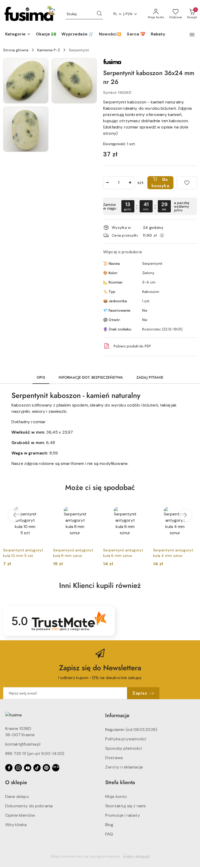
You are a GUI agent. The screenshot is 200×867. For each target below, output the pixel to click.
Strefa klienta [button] (120, 782)
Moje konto (116, 796)
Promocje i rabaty (122, 815)
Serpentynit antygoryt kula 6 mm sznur (123, 553)
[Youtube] (27, 767)
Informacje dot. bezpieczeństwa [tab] (91, 377)
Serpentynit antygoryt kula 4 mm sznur (173, 553)
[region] (150, 206)
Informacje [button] (117, 715)
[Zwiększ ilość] (130, 182)
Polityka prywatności (125, 739)
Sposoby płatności (123, 748)
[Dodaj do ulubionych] (187, 182)
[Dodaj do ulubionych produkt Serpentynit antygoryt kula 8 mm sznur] (91, 505)
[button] (18, 34)
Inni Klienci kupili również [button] (100, 585)
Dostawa (114, 757)
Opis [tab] (41, 377)
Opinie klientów (20, 815)
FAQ (109, 834)
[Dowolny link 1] (55, 767)
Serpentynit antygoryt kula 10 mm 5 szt (23, 553)
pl (115, 13)
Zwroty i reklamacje (124, 767)
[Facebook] (8, 767)
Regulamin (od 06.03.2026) (131, 729)
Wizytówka (16, 824)
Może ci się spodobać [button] (100, 487)
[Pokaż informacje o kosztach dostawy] (162, 235)
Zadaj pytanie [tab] (149, 377)
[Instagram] (18, 767)
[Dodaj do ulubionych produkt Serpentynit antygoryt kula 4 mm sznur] (191, 505)
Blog (109, 824)
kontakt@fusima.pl (22, 744)
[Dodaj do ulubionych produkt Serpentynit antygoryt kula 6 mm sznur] (141, 505)
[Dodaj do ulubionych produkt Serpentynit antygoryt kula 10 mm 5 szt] (41, 505)
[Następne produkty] (185, 515)
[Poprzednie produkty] (14, 515)
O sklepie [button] (16, 782)
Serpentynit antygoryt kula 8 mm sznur (73, 553)
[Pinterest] (46, 767)
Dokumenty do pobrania (29, 806)
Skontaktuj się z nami (125, 806)
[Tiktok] (37, 767)
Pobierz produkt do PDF (132, 346)
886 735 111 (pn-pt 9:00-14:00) (34, 753)
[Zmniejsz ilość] (107, 182)
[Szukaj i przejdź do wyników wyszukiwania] (99, 14)
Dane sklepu (17, 796)
